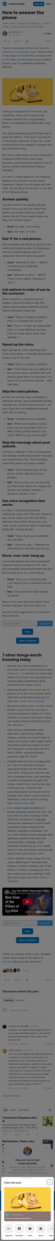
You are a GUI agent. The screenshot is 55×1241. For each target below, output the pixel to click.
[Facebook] (19, 1228)
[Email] (30, 1228)
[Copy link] (8, 1228)
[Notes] (40, 1228)
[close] (50, 1182)
